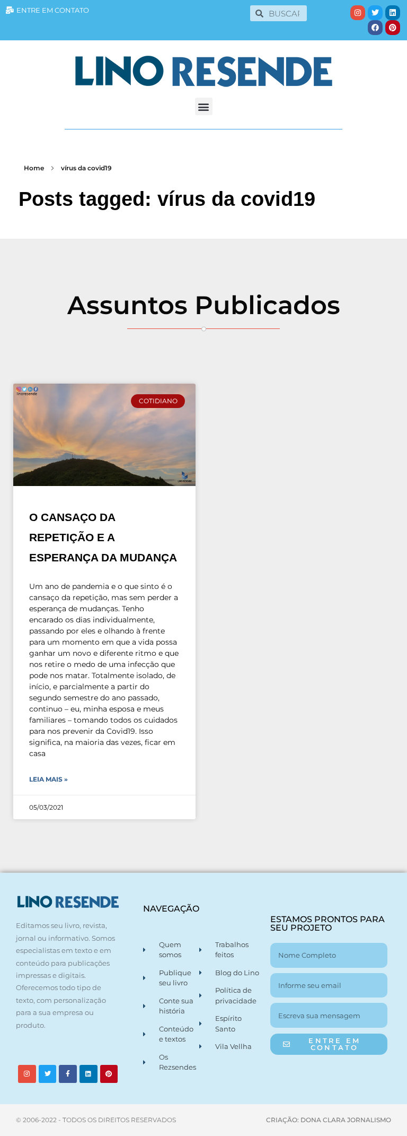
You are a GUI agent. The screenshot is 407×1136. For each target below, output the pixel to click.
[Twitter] (375, 12)
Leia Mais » (48, 779)
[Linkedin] (392, 12)
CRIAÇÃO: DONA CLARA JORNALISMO (328, 1120)
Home (34, 168)
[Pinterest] (392, 27)
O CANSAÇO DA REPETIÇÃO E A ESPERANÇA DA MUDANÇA (103, 537)
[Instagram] (357, 12)
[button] (204, 106)
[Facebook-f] (68, 1074)
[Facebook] (375, 27)
